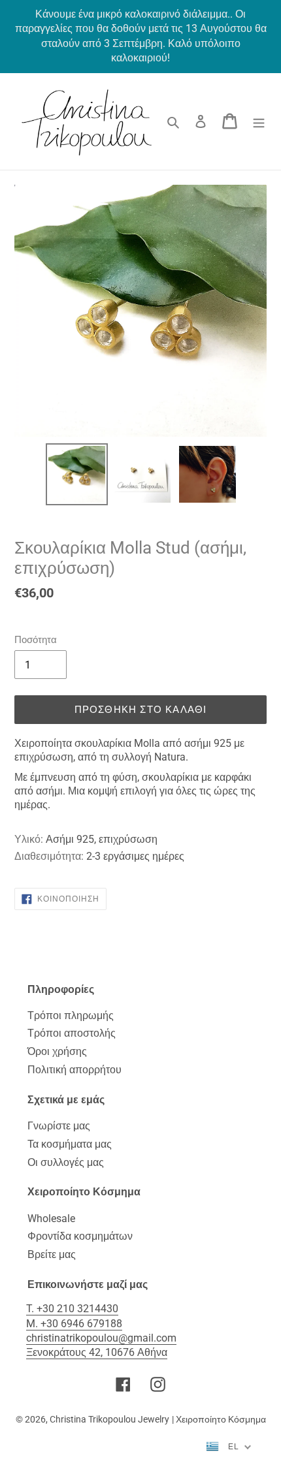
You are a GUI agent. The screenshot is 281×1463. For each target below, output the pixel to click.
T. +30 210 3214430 (72, 1308)
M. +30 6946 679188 (74, 1323)
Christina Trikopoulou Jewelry (109, 1419)
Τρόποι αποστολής (71, 1033)
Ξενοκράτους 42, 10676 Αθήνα (96, 1352)
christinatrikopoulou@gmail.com (101, 1338)
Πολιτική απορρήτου (74, 1069)
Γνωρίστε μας (58, 1126)
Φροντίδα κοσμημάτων (80, 1236)
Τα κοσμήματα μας (69, 1144)
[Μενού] (259, 121)
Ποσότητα (35, 640)
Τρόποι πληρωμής (70, 1015)
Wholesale (51, 1218)
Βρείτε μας (51, 1254)
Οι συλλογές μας (65, 1162)
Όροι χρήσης (57, 1051)
